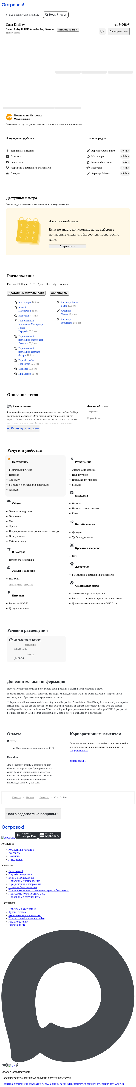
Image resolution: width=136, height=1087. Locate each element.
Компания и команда (21, 849)
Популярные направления (24, 880)
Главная (16, 797)
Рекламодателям (18, 921)
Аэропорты (59, 293)
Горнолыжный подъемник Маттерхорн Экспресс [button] (31, 340)
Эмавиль (44, 797)
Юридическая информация (24, 884)
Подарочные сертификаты (24, 896)
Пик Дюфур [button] (24, 373)
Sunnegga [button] (23, 369)
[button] (29, 73)
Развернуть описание (25, 428)
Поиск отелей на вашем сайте (26, 918)
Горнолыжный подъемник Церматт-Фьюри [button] (29, 352)
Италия (30, 797)
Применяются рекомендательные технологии (96, 1083)
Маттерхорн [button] (24, 302)
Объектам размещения (22, 908)
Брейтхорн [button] (24, 315)
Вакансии (14, 856)
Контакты (14, 852)
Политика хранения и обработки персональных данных (35, 1083)
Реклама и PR (16, 924)
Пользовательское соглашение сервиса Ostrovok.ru (38, 890)
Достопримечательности (26, 293)
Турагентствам (17, 912)
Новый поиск (57, 14)
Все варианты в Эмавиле (24, 14)
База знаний (15, 871)
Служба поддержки (20, 874)
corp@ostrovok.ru (79, 750)
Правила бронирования (22, 887)
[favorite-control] (102, 31)
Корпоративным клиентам (24, 915)
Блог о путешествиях (21, 877)
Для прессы (15, 859)
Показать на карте (68, 30)
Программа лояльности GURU (27, 893)
